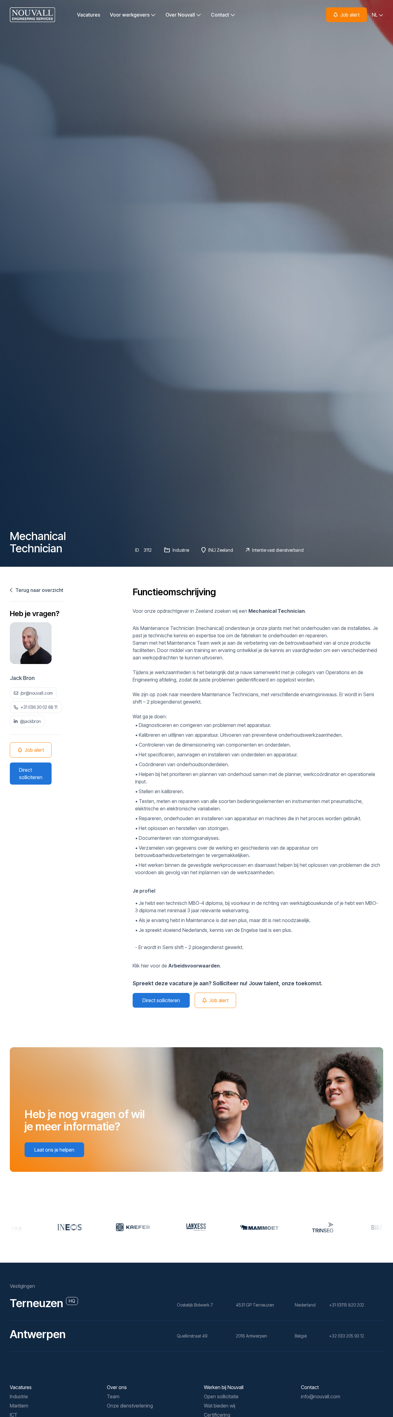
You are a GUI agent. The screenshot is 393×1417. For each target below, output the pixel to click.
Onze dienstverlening (130, 1406)
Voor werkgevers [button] (130, 15)
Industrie (19, 1396)
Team (113, 1396)
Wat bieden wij (219, 1406)
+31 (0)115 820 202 (346, 1304)
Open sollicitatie (221, 1396)
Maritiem (19, 1406)
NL (375, 15)
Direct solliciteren (30, 773)
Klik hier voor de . (177, 966)
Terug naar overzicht (38, 590)
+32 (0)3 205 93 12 (346, 1335)
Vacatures (88, 15)
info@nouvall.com (320, 1396)
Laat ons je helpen (54, 1150)
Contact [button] (220, 15)
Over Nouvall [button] (180, 15)
